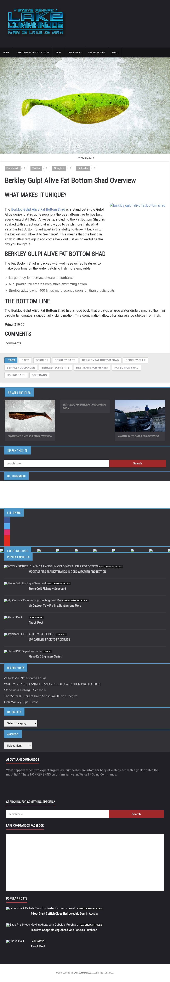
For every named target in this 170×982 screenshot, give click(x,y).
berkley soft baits (55, 367)
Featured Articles (110, 567)
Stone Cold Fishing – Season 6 (47, 588)
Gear (58, 52)
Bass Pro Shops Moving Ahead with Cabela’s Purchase (64, 930)
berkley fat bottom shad (100, 360)
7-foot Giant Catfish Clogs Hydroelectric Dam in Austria (64, 913)
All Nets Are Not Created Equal (25, 678)
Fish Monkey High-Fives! (21, 702)
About (115, 52)
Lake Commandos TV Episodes (32, 52)
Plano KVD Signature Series (45, 656)
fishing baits (16, 375)
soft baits (39, 375)
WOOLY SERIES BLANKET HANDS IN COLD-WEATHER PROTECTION (67, 571)
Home (6, 52)
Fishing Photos (96, 52)
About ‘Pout (36, 622)
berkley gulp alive (21, 367)
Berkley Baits (65, 360)
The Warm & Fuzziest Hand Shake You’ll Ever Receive (41, 696)
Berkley (42, 360)
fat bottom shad (126, 367)
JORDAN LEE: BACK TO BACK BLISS (49, 639)
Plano (61, 634)
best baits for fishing (92, 367)
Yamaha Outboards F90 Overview (138, 436)
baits (25, 360)
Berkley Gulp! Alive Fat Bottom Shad (38, 209)
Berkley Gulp (136, 360)
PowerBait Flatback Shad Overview (30, 436)
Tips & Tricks (74, 52)
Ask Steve (36, 617)
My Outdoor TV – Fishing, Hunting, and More (55, 605)
